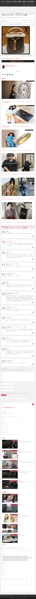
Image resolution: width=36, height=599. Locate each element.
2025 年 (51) (5, 566)
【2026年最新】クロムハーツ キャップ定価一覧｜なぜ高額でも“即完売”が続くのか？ (26, 482)
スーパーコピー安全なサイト (6, 414)
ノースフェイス (25, 557)
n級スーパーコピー (24, 560)
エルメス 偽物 (4, 411)
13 (18, 17)
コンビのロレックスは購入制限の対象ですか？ (10, 547)
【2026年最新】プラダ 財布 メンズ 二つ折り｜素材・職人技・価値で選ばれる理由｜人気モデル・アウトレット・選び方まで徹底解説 (18, 126)
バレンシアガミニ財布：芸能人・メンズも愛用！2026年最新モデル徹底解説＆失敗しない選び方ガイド (17, 222)
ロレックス (3, 556)
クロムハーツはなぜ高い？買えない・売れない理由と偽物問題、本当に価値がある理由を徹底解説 (26, 442)
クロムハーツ (13, 556)
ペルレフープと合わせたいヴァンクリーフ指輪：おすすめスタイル (13, 549)
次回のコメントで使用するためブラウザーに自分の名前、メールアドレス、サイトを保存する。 (15, 393)
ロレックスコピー (18, 560)
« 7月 (3, 590)
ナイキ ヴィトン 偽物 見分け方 (22, 535)
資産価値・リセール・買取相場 (8, 434)
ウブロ (22, 556)
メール (2, 385)
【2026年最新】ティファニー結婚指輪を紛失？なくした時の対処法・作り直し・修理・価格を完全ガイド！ (17, 150)
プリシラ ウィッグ (20, 495)
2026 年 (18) (5, 564)
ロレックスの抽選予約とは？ (7, 548)
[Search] (33, 404)
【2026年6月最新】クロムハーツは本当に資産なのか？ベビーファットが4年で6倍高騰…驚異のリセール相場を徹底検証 (26, 462)
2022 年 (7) (5, 571)
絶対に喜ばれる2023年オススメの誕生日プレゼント (14, 58)
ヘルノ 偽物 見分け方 (21, 505)
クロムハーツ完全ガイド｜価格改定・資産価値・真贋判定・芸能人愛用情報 (18, 1)
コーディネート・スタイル (23, 17)
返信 (32, 236)
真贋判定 (5, 427)
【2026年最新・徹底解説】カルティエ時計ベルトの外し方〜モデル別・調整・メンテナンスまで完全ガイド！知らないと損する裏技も (18, 102)
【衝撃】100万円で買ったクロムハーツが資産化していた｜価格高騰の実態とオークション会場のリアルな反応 (25, 452)
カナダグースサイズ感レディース (6, 557)
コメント (3, 371)
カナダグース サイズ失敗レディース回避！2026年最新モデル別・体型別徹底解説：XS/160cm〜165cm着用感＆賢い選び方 (18, 174)
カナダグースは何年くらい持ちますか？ (17, 557)
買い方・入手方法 (6, 432)
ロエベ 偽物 (4, 412)
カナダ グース (25, 556)
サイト (2, 388)
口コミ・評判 (5, 425)
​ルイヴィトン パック (7, 20)
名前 (2, 382)
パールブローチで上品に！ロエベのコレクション (10, 546)
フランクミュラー (8, 556)
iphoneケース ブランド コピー (6, 413)
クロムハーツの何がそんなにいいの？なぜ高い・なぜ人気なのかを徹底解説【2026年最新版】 (26, 472)
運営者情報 (2, 595)
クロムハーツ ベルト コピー (5, 560)
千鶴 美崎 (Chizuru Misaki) (6, 17)
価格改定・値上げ (6, 423)
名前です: (7, 66)
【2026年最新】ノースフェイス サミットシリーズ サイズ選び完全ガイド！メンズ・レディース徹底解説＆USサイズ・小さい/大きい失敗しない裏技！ (18, 199)
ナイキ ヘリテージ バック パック (22, 525)
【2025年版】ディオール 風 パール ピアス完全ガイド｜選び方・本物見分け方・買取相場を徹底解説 (26, 516)
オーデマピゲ (18, 556)
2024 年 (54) (5, 568)
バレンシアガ (30, 557)
